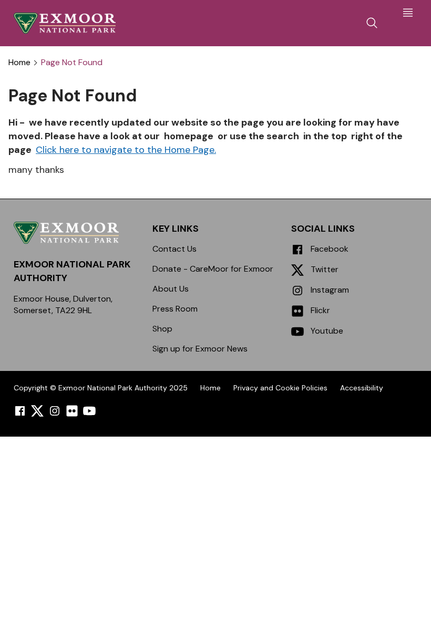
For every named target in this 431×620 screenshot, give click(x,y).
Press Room (175, 308)
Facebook (328, 248)
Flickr (319, 310)
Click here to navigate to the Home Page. (126, 149)
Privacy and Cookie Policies (280, 387)
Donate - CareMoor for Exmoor (212, 268)
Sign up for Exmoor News (200, 348)
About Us (170, 288)
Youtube (326, 330)
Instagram (329, 289)
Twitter (323, 269)
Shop (162, 328)
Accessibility (361, 387)
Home (19, 62)
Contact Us (174, 248)
